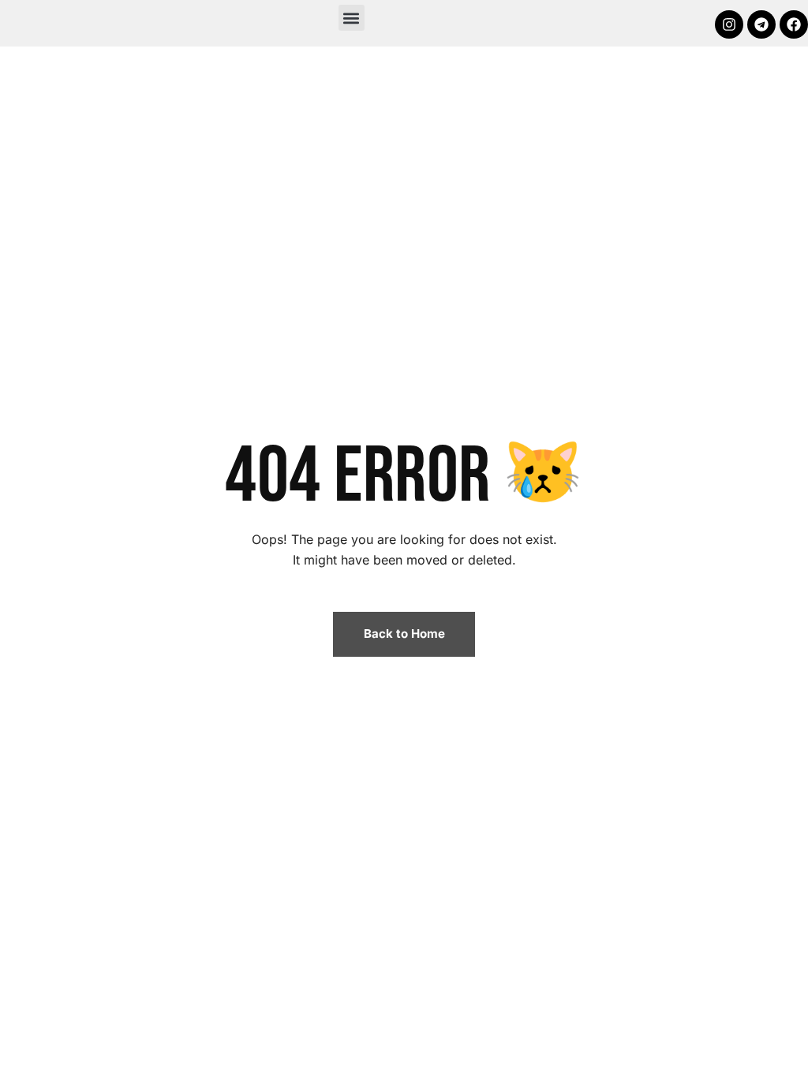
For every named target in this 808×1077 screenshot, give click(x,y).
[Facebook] (794, 24)
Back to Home (404, 633)
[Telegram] (761, 24)
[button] (352, 18)
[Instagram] (729, 24)
